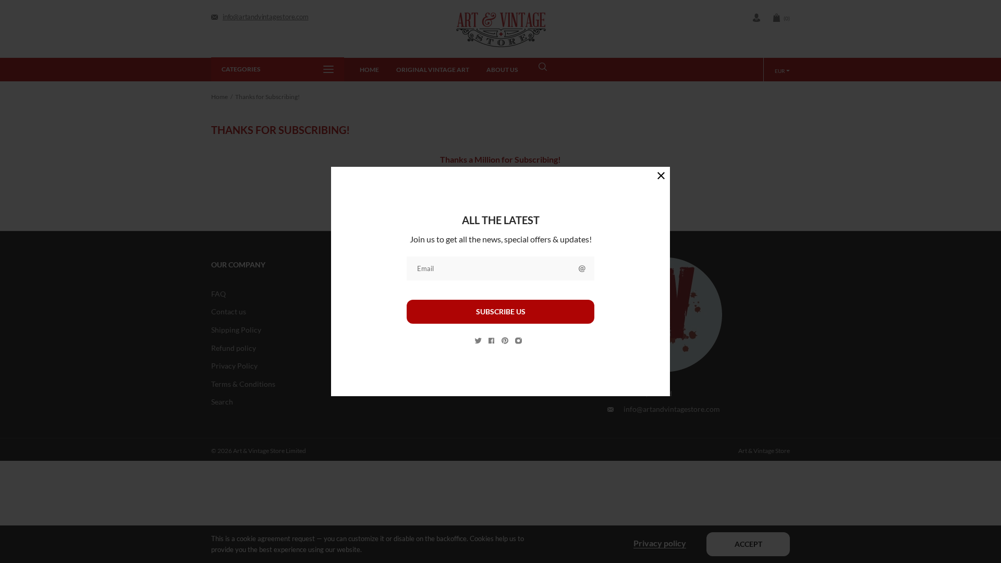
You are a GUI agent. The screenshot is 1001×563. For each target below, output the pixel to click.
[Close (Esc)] (661, 176)
